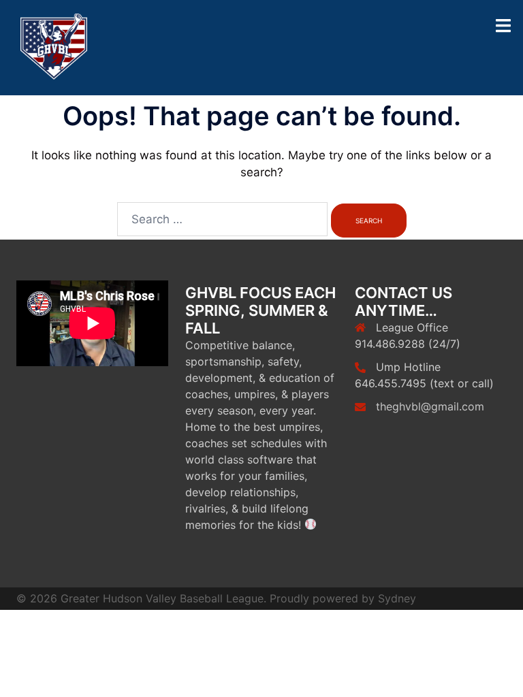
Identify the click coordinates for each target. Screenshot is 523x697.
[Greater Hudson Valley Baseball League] (53, 47)
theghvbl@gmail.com (430, 406)
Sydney (397, 598)
